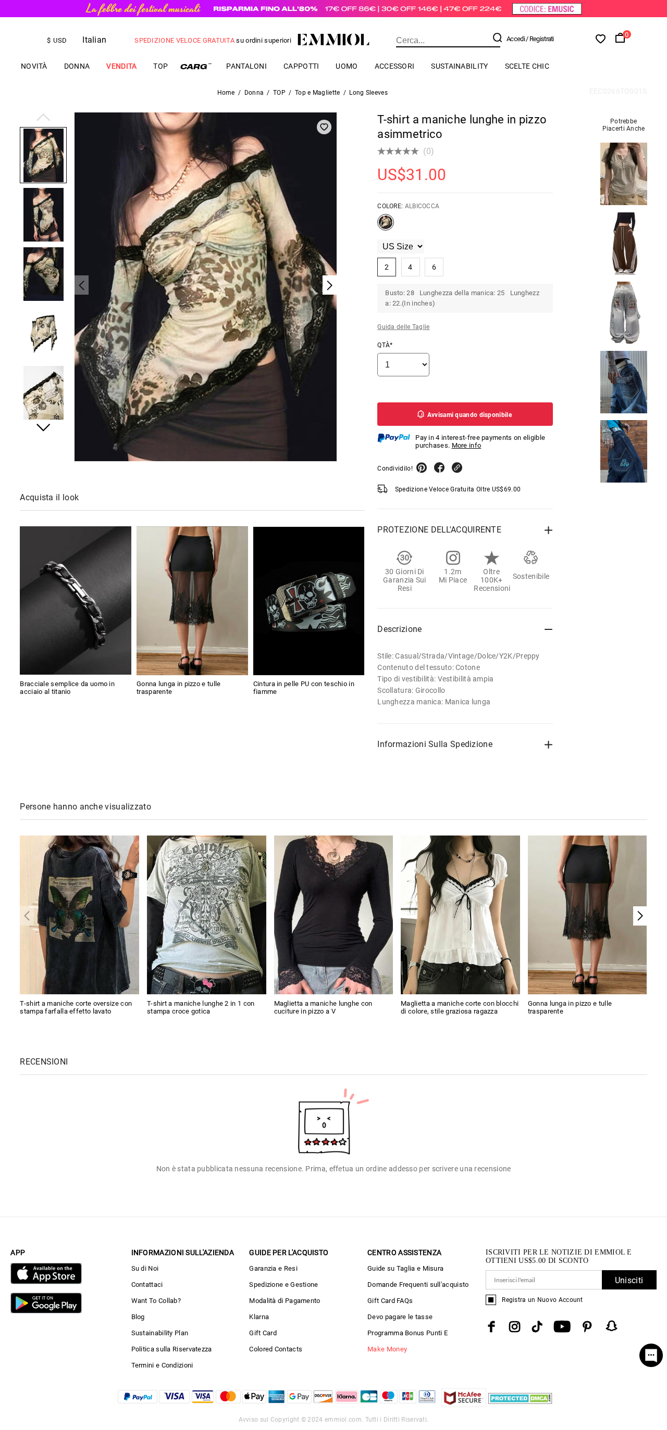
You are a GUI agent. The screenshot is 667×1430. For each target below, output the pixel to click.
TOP (160, 66)
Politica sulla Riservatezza (171, 1349)
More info (466, 445)
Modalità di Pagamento (284, 1301)
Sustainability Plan (160, 1333)
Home (226, 92)
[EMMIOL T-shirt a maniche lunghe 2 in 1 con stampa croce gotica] (206, 914)
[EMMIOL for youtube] (562, 1327)
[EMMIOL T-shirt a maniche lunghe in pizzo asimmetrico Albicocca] (385, 226)
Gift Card (263, 1333)
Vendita (121, 66)
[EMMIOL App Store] (45, 1282)
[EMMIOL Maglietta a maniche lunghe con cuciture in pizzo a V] (333, 914)
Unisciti (629, 1280)
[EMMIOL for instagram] (515, 1327)
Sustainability (459, 66)
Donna (77, 66)
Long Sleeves (368, 92)
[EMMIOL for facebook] (491, 1327)
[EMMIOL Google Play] (45, 1311)
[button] (43, 118)
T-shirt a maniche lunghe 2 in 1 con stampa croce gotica (201, 1007)
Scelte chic (527, 66)
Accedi (516, 39)
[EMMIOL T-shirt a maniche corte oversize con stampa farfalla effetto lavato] (79, 914)
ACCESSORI (395, 66)
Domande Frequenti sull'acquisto (417, 1284)
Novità (34, 66)
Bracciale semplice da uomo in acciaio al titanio (67, 688)
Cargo (197, 66)
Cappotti (301, 66)
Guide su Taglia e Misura (405, 1268)
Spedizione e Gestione (283, 1284)
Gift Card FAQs (390, 1301)
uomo (346, 66)
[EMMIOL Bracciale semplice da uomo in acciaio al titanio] (75, 601)
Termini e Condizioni (162, 1365)
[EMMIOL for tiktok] (537, 1327)
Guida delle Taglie (403, 327)
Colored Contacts (275, 1349)
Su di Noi (145, 1268)
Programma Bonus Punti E (407, 1333)
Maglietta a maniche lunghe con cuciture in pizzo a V (323, 1007)
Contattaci (147, 1284)
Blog (138, 1317)
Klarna (259, 1317)
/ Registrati (540, 39)
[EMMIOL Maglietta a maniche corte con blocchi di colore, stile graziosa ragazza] (460, 914)
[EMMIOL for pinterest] (587, 1327)
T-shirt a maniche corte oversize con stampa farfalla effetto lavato (76, 1007)
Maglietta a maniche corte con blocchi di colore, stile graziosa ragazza (459, 1007)
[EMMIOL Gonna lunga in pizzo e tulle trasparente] (192, 601)
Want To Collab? (156, 1301)
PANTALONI (246, 66)
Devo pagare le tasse (400, 1317)
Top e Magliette (317, 92)
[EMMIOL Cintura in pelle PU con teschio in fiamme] (309, 601)
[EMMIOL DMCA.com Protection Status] (520, 1404)
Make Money (387, 1349)
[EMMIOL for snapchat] (612, 1326)
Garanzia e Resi (273, 1268)
